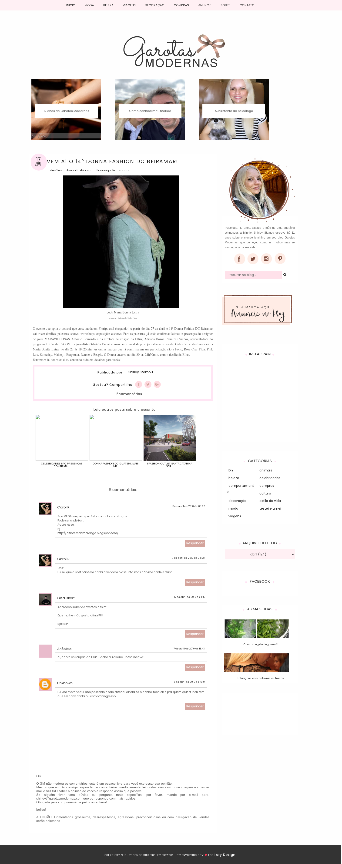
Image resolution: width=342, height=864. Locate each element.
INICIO (70, 5)
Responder (195, 543)
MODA (89, 5)
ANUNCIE (204, 5)
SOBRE (225, 5)
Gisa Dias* (66, 597)
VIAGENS (129, 5)
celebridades (269, 478)
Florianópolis (106, 170)
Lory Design (225, 854)
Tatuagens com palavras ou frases (260, 678)
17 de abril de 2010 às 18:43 (189, 648)
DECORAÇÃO (154, 5)
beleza (233, 478)
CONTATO (247, 5)
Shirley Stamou (140, 372)
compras (266, 485)
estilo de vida (270, 500)
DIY (231, 470)
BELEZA (108, 5)
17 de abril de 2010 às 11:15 (189, 597)
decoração (237, 500)
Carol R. (63, 507)
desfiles (56, 170)
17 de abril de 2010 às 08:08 (188, 558)
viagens (234, 516)
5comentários (129, 394)
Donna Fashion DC (79, 170)
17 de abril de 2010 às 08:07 (188, 506)
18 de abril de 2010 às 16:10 (189, 682)
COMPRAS (181, 5)
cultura (265, 493)
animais (265, 470)
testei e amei (270, 508)
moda (124, 170)
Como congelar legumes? (260, 644)
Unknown (65, 682)
